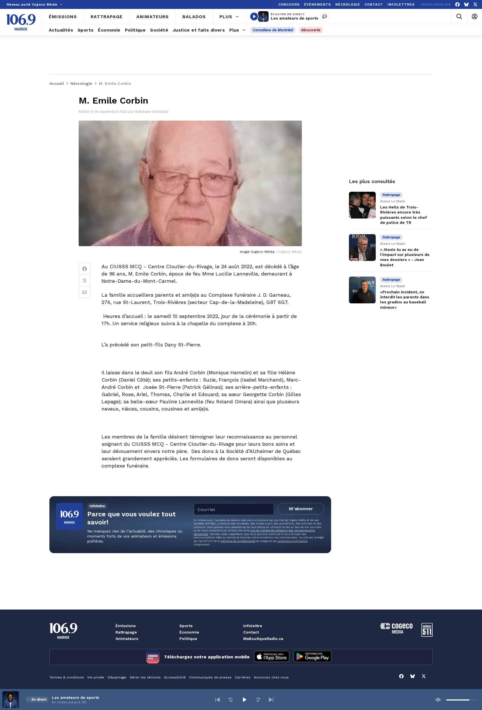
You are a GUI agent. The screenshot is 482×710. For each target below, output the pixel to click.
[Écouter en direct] (254, 16)
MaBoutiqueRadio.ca (263, 638)
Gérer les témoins (145, 677)
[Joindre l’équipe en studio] (324, 16)
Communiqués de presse (210, 677)
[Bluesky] (466, 4)
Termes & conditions (66, 677)
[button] (217, 699)
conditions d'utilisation (293, 541)
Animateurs (126, 638)
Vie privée (95, 677)
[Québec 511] (427, 635)
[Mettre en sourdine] (438, 700)
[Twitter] (84, 280)
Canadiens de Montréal (273, 30)
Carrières (242, 677)
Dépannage (117, 677)
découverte (310, 30)
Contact (251, 632)
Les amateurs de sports (294, 18)
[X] (475, 4)
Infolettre (252, 625)
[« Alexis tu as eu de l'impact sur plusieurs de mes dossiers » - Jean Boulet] (362, 247)
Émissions (125, 625)
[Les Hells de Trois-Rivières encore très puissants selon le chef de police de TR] (362, 205)
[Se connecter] (474, 16)
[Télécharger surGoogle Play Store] (312, 657)
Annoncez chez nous (271, 677)
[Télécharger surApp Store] (271, 657)
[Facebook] (457, 4)
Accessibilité (175, 677)
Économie (189, 632)
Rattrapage (126, 632)
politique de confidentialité (238, 541)
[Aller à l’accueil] (21, 22)
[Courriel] (84, 292)
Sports (186, 625)
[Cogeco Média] (396, 632)
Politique (188, 638)
